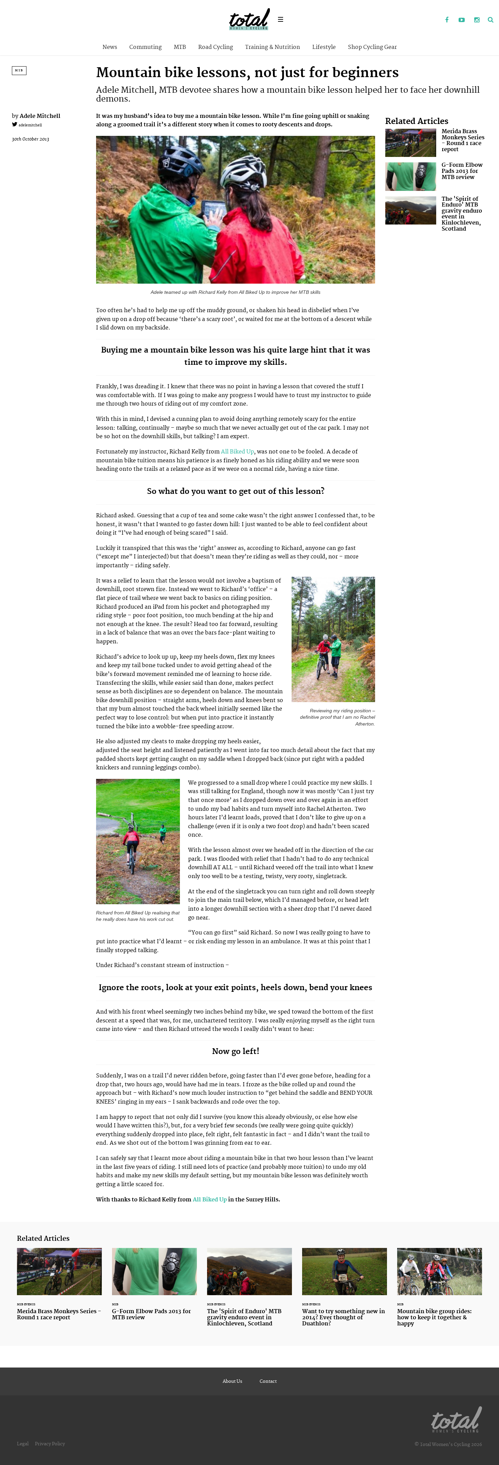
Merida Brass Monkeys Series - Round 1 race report (436, 143)
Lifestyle (324, 47)
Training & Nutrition (272, 47)
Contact (268, 1381)
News (110, 47)
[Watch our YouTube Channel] (461, 20)
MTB (180, 47)
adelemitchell (30, 125)
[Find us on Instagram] (476, 20)
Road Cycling (215, 47)
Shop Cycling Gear (372, 47)
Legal (23, 1444)
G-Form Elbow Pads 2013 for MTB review (436, 176)
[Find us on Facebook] (446, 20)
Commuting (145, 47)
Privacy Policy (50, 1444)
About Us (232, 1381)
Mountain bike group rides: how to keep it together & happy (439, 1291)
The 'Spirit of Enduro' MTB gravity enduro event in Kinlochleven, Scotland (436, 215)
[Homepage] (456, 1418)
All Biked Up (237, 451)
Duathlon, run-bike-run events (344, 1291)
